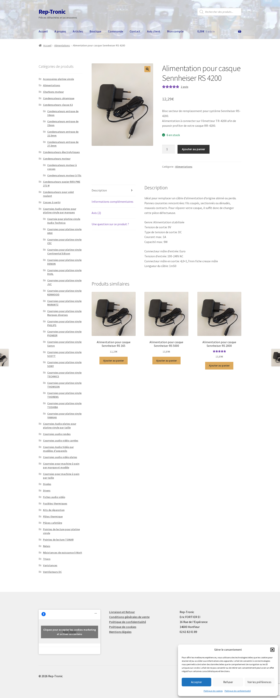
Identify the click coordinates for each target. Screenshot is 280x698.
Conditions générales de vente (129, 617)
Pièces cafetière (52, 523)
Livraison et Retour (122, 612)
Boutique (95, 31)
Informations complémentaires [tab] (112, 201)
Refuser (228, 682)
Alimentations (62, 45)
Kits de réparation (54, 510)
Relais (46, 546)
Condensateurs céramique (58, 98)
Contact (135, 31)
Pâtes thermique (53, 516)
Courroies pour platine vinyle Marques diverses (64, 313)
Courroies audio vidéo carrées (60, 440)
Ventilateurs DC (52, 572)
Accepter (196, 682)
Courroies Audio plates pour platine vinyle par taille (59, 425)
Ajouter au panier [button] (113, 360)
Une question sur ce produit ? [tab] (110, 224)
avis (184, 87)
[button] (272, 650)
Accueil (43, 31)
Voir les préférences (259, 682)
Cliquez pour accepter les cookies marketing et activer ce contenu (69, 632)
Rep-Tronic (52, 11)
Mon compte (175, 31)
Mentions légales (120, 632)
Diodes (47, 484)
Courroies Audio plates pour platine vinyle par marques (59, 210)
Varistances (50, 565)
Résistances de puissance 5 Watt (62, 552)
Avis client (153, 31)
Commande (115, 31)
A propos (60, 31)
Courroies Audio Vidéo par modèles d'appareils (58, 449)
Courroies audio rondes (57, 434)
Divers (46, 490)
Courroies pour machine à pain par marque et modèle (61, 465)
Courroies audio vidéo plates (60, 457)
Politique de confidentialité (238, 690)
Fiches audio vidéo (54, 497)
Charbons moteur (53, 92)
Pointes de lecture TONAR (58, 539)
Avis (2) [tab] (96, 213)
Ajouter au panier (193, 149)
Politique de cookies (213, 690)
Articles (78, 31)
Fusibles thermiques (55, 503)
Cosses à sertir (52, 202)
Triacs (46, 559)
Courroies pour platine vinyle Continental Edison (64, 251)
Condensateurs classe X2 (58, 105)
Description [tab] (99, 190)
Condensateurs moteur (56, 158)
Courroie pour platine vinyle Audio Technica (63, 220)
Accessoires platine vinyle (58, 79)
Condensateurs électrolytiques (61, 152)
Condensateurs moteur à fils (64, 175)
